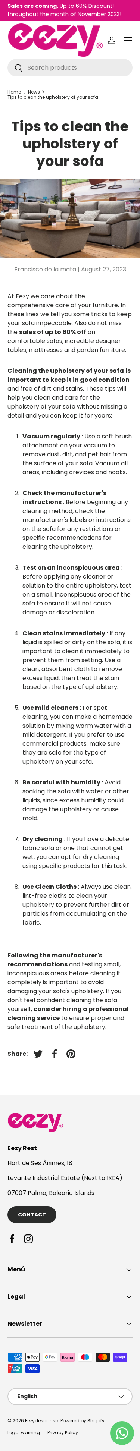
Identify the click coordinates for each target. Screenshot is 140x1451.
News (34, 92)
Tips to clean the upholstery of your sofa (52, 97)
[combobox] (70, 67)
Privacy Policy (62, 1432)
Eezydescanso (41, 1420)
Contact (32, 1214)
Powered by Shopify (82, 1420)
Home (14, 92)
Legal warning (23, 1432)
